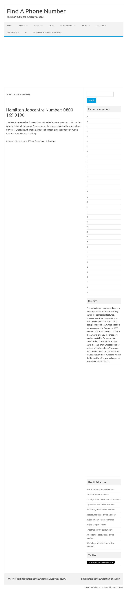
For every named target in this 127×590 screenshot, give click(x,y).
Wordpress (118, 587)
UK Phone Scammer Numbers (47, 32)
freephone (39, 141)
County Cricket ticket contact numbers (104, 499)
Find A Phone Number (36, 11)
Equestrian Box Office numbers (101, 505)
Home (10, 26)
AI (26, 32)
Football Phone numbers (98, 494)
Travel (22, 26)
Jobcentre (50, 141)
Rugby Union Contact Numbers (100, 520)
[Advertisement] (63, 62)
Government (67, 26)
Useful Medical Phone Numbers (100, 489)
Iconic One (88, 587)
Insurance (12, 32)
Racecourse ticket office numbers (101, 515)
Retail (85, 26)
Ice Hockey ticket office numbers (101, 510)
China (51, 26)
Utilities (100, 26)
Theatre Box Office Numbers (100, 530)
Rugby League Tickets (96, 525)
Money (37, 26)
